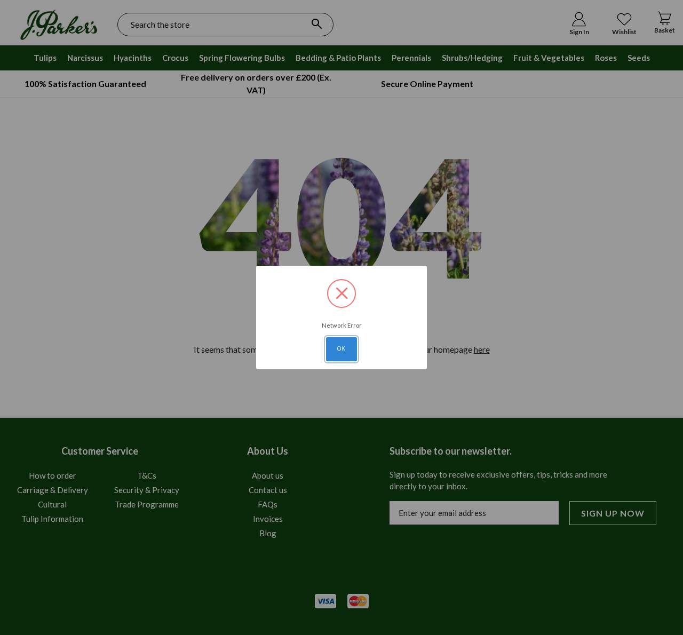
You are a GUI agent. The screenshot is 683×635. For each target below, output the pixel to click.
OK (341, 348)
